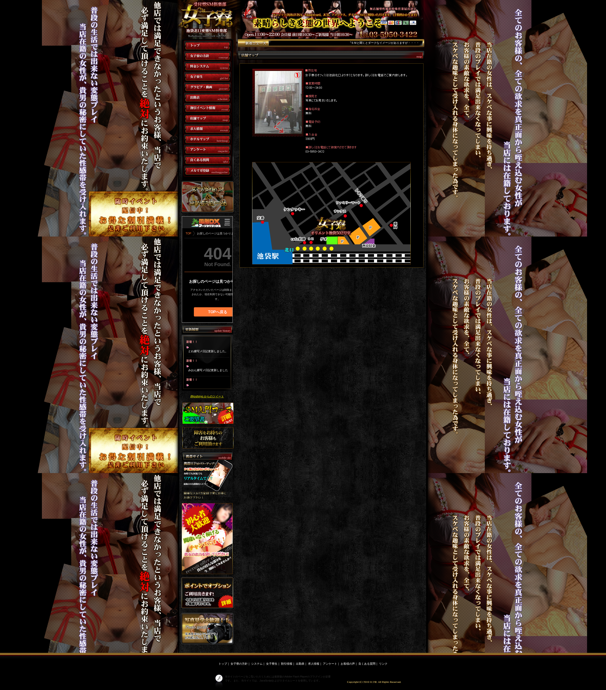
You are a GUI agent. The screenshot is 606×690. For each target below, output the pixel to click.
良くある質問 (366, 663)
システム (257, 663)
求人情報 (313, 663)
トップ (222, 663)
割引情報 (286, 663)
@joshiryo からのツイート (207, 396)
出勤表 (300, 663)
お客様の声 (348, 663)
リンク (383, 663)
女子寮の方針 (239, 663)
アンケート (330, 663)
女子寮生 (271, 663)
